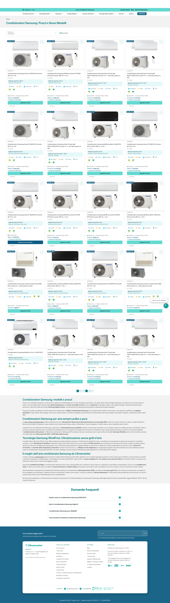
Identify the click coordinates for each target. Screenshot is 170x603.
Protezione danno (61, 564)
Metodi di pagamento (62, 553)
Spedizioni (59, 556)
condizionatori (39, 457)
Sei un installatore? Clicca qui (85, 10)
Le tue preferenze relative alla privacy (35, 557)
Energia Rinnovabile (106, 14)
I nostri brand (91, 556)
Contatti (89, 567)
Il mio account (60, 548)
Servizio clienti (91, 553)
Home (8, 19)
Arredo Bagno (72, 14)
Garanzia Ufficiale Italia (93, 559)
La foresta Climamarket (94, 564)
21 (89, 391)
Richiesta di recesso (62, 575)
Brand (131, 14)
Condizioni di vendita (62, 559)
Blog (88, 548)
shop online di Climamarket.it (34, 422)
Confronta (12, 106)
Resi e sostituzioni (61, 561)
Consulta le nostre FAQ (63, 578)
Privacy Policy (60, 567)
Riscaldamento (44, 14)
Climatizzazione (28, 14)
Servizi (121, 14)
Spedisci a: (28, 10)
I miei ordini (59, 550)
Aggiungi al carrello (25, 102)
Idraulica (58, 14)
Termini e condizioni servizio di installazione (68, 572)
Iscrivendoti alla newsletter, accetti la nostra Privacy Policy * (117, 538)
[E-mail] (144, 533)
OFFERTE (142, 14)
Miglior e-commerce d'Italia (95, 561)
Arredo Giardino (88, 14)
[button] (166, 305)
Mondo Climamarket (93, 550)
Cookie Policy (60, 570)
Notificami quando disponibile (25, 242)
